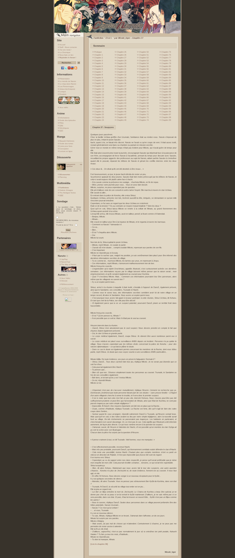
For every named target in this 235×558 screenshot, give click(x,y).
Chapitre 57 (144, 72)
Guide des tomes (66, 143)
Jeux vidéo (64, 107)
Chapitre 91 (166, 97)
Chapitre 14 (99, 92)
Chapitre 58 (144, 75)
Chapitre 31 (121, 69)
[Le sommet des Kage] (69, 104)
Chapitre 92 (166, 100)
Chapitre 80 (166, 66)
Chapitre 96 (166, 112)
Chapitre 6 (98, 69)
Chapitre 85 (166, 80)
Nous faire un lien (66, 55)
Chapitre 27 (121, 58)
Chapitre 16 (99, 97)
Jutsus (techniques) (67, 89)
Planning (63, 177)
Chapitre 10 (99, 80)
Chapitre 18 (99, 103)
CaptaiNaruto (65, 288)
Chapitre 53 (144, 61)
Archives (73, 232)
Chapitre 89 (166, 92)
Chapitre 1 (98, 55)
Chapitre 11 (99, 83)
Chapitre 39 (121, 92)
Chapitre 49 (121, 120)
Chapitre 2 (98, 58)
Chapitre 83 (166, 75)
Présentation (65, 79)
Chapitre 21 (99, 112)
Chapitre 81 (166, 69)
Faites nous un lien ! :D (69, 250)
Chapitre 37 (121, 86)
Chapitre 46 (121, 112)
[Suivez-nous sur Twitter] (66, 69)
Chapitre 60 (144, 80)
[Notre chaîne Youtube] (69, 69)
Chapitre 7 (98, 72)
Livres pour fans (66, 146)
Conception (64, 149)
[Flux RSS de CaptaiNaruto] (75, 69)
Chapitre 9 (98, 78)
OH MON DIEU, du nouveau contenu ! (67, 221)
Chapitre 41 (121, 97)
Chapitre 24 (99, 120)
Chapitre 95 (166, 109)
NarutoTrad (65, 262)
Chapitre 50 (144, 52)
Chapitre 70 (144, 109)
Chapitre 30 (121, 66)
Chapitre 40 (121, 95)
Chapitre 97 (166, 114)
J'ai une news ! (65, 50)
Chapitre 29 (121, 63)
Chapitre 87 (166, 86)
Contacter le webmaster (68, 291)
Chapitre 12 (99, 86)
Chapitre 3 (98, 61)
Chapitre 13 (99, 89)
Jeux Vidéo (65, 278)
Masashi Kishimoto (67, 141)
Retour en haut (68, 295)
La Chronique (65, 52)
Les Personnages (67, 86)
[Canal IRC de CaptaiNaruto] (72, 69)
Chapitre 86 (166, 83)
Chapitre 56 (144, 69)
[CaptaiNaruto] (117, 33)
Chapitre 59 (144, 78)
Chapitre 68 (144, 103)
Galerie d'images (66, 190)
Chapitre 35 (121, 80)
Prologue (98, 52)
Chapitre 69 (144, 106)
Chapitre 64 (144, 92)
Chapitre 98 (166, 117)
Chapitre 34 (121, 78)
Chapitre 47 (121, 114)
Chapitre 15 (99, 95)
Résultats (64, 232)
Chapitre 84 (166, 78)
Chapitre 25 (121, 52)
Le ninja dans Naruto (68, 84)
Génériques (64, 128)
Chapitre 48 (121, 117)
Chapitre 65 (144, 95)
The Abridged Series (68, 193)
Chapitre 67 (144, 100)
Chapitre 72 (144, 114)
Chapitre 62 (144, 86)
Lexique (63, 92)
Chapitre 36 (121, 83)
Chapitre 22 (99, 114)
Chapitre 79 (166, 63)
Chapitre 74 (144, 120)
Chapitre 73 (144, 117)
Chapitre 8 (98, 75)
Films (61, 123)
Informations (64, 118)
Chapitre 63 (144, 89)
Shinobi (64, 281)
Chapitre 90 (166, 95)
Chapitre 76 (166, 55)
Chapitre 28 (121, 61)
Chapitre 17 (99, 100)
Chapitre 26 (121, 55)
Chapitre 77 (166, 58)
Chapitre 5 (98, 66)
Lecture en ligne (66, 151)
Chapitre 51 (144, 55)
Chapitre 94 (166, 106)
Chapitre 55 (144, 66)
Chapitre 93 (166, 103)
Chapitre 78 (166, 61)
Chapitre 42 (121, 100)
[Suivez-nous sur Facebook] (62, 69)
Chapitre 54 (144, 63)
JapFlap (64, 259)
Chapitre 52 (144, 58)
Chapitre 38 (121, 89)
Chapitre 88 (166, 89)
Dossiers (63, 94)
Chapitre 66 (144, 97)
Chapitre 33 (121, 75)
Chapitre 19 (99, 106)
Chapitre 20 (99, 109)
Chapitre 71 (144, 112)
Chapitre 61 (144, 83)
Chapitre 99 (166, 120)
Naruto (60, 290)
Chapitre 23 (99, 117)
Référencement (67, 284)
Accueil (62, 45)
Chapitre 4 (98, 63)
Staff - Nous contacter (68, 47)
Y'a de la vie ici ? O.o (64, 225)
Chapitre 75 (166, 52)
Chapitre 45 (121, 109)
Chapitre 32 (121, 72)
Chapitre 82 (166, 72)
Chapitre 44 (121, 106)
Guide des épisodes (68, 120)
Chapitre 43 (121, 103)
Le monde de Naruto (68, 81)
